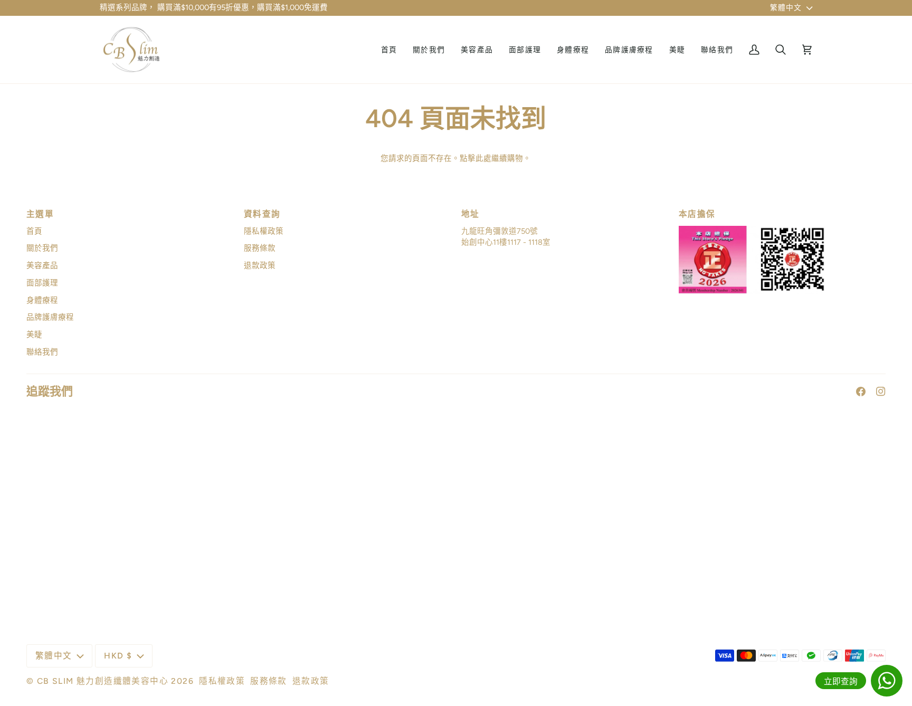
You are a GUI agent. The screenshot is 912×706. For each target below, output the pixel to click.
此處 (483, 158)
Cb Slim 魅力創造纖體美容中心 (102, 681)
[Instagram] (881, 391)
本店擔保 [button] (697, 214)
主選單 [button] (40, 214)
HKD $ (118, 656)
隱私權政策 (263, 231)
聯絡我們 (42, 352)
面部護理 (42, 283)
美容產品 (42, 265)
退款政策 (260, 265)
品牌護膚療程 (50, 317)
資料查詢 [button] (262, 214)
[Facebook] (861, 391)
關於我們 (42, 248)
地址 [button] (470, 214)
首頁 (34, 231)
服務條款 (260, 248)
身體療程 (42, 300)
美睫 (34, 334)
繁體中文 (786, 7)
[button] (477, 50)
